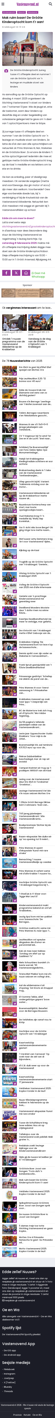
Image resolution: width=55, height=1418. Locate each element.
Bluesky (8, 1386)
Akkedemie (32, 12)
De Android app (12, 1354)
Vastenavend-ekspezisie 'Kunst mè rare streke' (36, 1112)
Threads (8, 1391)
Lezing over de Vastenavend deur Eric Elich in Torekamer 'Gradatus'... (34, 782)
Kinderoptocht (9, 12)
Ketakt (27, 1414)
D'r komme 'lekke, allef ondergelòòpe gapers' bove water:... (34, 999)
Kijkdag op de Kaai (29, 550)
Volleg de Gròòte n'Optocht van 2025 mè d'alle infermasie (35, 586)
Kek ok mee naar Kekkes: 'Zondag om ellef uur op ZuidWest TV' (32, 954)
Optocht (21, 12)
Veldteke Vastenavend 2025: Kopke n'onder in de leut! (34, 1193)
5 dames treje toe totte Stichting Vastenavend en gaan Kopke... (36, 1228)
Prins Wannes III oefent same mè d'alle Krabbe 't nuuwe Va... (35, 872)
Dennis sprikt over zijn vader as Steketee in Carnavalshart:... (35, 654)
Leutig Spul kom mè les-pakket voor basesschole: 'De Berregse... (35, 919)
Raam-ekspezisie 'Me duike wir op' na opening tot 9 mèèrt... (35, 838)
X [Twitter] (9, 1382)
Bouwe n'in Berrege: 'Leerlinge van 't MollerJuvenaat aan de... (35, 403)
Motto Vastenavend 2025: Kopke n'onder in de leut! (33, 1250)
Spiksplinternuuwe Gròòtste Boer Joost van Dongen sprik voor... (34, 1205)
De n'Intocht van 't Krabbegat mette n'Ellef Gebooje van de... (35, 632)
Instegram (9, 1373)
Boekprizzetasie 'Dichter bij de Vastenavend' (35, 826)
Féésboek (9, 1369)
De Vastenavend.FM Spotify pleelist (21, 1334)
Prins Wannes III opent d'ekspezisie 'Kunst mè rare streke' (33, 850)
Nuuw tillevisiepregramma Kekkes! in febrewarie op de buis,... (34, 1102)
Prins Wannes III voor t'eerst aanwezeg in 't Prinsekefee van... (34, 690)
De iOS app (10, 1350)
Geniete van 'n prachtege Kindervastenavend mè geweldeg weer (32, 599)
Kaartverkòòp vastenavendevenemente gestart (32, 1045)
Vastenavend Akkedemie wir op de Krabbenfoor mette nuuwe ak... (34, 496)
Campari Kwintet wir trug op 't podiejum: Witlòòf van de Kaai (35, 769)
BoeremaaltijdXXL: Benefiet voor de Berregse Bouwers (33, 1009)
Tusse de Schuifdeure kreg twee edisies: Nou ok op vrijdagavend (33, 1125)
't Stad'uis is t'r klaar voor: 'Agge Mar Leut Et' (32, 895)
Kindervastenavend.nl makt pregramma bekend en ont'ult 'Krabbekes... (35, 908)
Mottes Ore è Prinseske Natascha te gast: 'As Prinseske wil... (36, 1240)
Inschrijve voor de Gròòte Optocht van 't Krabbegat (33, 1032)
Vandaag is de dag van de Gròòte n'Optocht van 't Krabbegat (39, 342)
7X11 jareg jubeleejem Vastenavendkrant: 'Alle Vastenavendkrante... (32, 816)
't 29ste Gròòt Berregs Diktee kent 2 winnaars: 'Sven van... (34, 803)
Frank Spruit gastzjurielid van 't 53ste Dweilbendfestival (35, 666)
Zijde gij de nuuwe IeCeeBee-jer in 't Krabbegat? (35, 1158)
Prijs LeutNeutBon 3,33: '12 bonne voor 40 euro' (32, 380)
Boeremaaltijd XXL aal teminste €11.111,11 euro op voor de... (35, 746)
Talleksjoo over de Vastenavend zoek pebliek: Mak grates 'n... (36, 1137)
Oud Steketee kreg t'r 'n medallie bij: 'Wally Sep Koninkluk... (31, 518)
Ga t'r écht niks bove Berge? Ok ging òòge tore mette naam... (36, 529)
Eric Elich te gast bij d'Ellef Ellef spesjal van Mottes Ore (35, 368)
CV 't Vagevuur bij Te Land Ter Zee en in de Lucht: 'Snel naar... (35, 437)
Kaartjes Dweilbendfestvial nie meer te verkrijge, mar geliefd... (35, 620)
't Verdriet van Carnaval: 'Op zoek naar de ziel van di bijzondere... (34, 1057)
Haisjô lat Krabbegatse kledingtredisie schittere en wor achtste (36, 461)
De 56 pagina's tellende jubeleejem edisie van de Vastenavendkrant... (32, 725)
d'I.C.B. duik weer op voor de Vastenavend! (34, 1067)
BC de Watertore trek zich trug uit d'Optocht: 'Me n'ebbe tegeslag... (35, 713)
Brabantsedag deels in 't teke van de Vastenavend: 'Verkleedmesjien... (35, 473)
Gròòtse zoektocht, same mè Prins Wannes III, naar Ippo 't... (35, 929)
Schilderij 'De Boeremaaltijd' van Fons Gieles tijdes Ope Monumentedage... (33, 450)
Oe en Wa (37, 1414)
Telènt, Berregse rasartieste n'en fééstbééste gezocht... (34, 414)
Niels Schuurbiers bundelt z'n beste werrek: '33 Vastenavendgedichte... (34, 965)
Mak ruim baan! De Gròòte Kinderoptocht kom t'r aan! (23, 19)
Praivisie (17, 1414)
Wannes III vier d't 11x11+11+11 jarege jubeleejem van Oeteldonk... (33, 427)
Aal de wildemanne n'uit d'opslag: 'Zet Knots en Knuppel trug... (36, 988)
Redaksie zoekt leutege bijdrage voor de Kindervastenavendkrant (32, 1148)
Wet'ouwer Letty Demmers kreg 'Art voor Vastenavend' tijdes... (36, 540)
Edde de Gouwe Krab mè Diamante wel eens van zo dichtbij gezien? (33, 393)
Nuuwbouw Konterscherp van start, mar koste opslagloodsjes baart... (35, 507)
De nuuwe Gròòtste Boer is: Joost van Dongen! (33, 1215)
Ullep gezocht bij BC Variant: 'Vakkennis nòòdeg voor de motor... (34, 484)
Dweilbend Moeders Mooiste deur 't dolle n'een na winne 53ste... (34, 610)
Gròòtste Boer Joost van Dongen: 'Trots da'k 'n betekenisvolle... (32, 1171)
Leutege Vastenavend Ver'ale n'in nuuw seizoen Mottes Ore (35, 792)
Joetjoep (9, 1378)
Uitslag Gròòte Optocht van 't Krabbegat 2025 (35, 574)
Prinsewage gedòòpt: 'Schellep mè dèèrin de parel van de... (35, 677)
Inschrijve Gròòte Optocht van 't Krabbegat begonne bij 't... (35, 883)
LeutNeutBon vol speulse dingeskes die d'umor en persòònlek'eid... (32, 942)
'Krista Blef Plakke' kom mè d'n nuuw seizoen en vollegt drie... (35, 975)
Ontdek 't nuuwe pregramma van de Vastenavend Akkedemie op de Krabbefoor (13, 344)
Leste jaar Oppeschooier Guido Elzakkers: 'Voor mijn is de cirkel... (36, 736)
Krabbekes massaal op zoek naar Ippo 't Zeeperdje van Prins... (34, 702)
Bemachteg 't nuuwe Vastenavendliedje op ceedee (35, 861)
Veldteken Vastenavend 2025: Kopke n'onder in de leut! (35, 1090)
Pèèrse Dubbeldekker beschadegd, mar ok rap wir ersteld (34, 759)
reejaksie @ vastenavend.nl (19, 1300)
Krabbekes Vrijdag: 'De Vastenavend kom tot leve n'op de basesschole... (36, 645)
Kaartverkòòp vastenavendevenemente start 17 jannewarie (35, 1079)
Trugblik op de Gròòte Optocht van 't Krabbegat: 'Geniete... (36, 563)
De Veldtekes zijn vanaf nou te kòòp (35, 1021)
